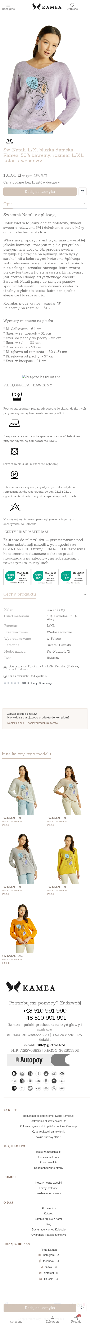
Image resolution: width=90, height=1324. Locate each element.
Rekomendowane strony (48, 1167)
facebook (48, 1261)
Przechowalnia (48, 1162)
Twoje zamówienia (47, 1151)
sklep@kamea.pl (51, 1045)
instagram (49, 1255)
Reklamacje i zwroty (48, 1193)
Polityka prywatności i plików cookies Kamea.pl (48, 1126)
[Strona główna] (30, 987)
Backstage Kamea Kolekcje (49, 1229)
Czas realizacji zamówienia (48, 1131)
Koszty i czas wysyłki (48, 1182)
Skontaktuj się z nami (48, 1218)
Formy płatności (48, 1188)
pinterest (49, 1272)
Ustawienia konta (48, 1157)
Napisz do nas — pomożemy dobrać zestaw (32, 723)
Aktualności (48, 1208)
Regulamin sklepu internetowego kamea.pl (48, 1115)
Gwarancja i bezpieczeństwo (48, 1234)
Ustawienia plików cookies (47, 1121)
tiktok (48, 1267)
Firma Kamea (48, 1249)
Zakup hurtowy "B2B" (49, 1137)
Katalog (48, 1213)
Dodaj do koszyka (40, 191)
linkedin (48, 1278)
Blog (48, 1224)
